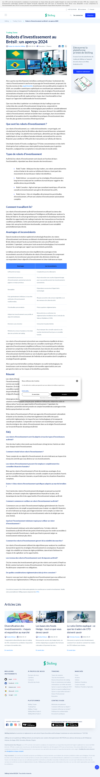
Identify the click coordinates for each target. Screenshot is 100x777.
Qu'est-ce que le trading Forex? (61, 689)
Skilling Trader (32, 704)
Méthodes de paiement (58, 704)
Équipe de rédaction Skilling (16, 46)
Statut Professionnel (57, 694)
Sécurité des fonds (34, 682)
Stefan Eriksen (11, 637)
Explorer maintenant (83, 71)
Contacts (31, 680)
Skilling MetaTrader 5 (34, 714)
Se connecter (78, 15)
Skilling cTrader (32, 709)
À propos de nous (33, 675)
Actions (77, 677)
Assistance (83, 9)
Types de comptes (57, 675)
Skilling (7, 21)
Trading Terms (17, 21)
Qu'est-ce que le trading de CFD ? (61, 687)
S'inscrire (90, 15)
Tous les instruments (57, 677)
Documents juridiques (58, 714)
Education (54, 696)
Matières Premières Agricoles (84, 687)
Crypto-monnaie (80, 684)
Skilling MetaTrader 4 (34, 711)
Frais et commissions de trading (61, 682)
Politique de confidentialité (59, 711)
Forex (76, 675)
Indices (77, 680)
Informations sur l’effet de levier (61, 684)
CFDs (37, 592)
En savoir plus (9, 650)
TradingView (32, 707)
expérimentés (28, 86)
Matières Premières (81, 682)
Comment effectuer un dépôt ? (60, 707)
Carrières (31, 677)
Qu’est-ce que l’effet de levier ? (61, 691)
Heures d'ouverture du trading (60, 680)
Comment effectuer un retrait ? (61, 709)
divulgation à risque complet (15, 751)
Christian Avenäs (74, 637)
